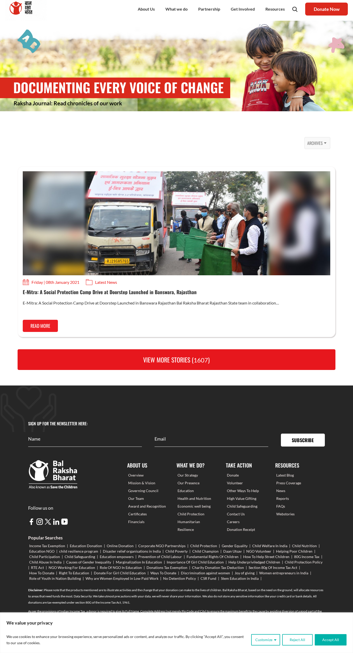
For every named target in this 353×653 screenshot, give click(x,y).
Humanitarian (189, 522)
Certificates (137, 514)
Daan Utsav (232, 551)
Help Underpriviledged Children (254, 562)
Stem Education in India (240, 578)
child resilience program (78, 551)
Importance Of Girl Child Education (195, 562)
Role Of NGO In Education (121, 567)
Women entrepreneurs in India (283, 573)
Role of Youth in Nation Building (55, 578)
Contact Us (236, 514)
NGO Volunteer (258, 551)
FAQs (280, 506)
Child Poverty (176, 551)
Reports (282, 498)
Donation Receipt (241, 529)
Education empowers (117, 556)
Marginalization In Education (139, 562)
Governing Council (143, 490)
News (280, 490)
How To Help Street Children (266, 556)
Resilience (186, 529)
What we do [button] (176, 8)
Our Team (136, 498)
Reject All (297, 639)
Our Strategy (188, 475)
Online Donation (120, 546)
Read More (40, 325)
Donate (233, 475)
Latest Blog (285, 475)
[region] (176, 632)
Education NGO (42, 551)
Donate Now (327, 9)
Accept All (330, 639)
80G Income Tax (306, 556)
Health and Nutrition (194, 498)
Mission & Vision (141, 483)
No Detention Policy (179, 578)
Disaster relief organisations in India (132, 551)
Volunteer (235, 483)
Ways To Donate (163, 573)
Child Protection (191, 514)
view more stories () (176, 359)
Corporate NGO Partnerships (162, 546)
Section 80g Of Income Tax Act (273, 567)
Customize (263, 639)
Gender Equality (235, 546)
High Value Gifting (241, 498)
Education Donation (86, 546)
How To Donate (41, 573)
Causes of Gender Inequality (88, 562)
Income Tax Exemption (47, 546)
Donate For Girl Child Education (120, 573)
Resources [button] (275, 8)
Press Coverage (288, 483)
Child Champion (205, 551)
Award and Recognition (147, 506)
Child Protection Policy (304, 562)
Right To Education (74, 573)
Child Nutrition (304, 546)
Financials (136, 522)
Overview (136, 475)
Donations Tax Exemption (167, 567)
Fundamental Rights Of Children (213, 556)
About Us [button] (146, 8)
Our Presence (188, 483)
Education (186, 490)
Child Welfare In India (269, 546)
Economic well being (194, 506)
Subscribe (303, 440)
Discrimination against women (205, 573)
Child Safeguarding (242, 506)
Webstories (285, 514)
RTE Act (37, 567)
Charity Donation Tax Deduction (218, 567)
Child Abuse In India (45, 562)
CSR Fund (208, 578)
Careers (233, 522)
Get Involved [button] (243, 8)
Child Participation (44, 556)
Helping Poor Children (294, 551)
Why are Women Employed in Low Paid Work (122, 578)
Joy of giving (245, 573)
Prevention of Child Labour (160, 556)
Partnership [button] (209, 8)
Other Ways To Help (243, 490)
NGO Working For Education (72, 567)
